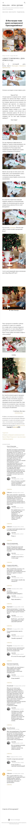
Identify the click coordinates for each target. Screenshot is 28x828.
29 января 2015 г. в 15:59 (17, 629)
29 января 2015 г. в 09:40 (17, 533)
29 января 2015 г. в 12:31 (17, 616)
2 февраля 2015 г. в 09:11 (17, 743)
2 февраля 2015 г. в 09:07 (18, 636)
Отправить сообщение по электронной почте (13, 434)
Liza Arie (13, 477)
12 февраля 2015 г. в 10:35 (17, 762)
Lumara (9, 588)
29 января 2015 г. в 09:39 (17, 507)
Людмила (9, 645)
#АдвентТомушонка (11, 436)
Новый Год (4, 439)
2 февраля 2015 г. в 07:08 (13, 729)
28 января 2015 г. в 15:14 (12, 447)
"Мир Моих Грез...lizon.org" (20, 425)
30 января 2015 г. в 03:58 (13, 665)
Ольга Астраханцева (12, 543)
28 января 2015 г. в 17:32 (12, 566)
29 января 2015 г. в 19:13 (18, 645)
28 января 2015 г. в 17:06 (18, 526)
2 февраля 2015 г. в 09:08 (18, 676)
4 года (17, 436)
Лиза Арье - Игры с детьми (12, 5)
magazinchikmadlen (12, 565)
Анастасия (9, 606)
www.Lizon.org (20, 413)
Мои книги (12, 12)
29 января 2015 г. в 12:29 (18, 606)
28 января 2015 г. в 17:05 (17, 492)
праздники (10, 439)
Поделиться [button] (5, 432)
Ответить (9, 489)
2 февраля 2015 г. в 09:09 (18, 709)
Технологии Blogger (15, 819)
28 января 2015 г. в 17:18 (12, 544)
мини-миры (22, 436)
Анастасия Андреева (12, 664)
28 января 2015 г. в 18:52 (16, 588)
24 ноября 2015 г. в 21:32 (18, 773)
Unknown (9, 492)
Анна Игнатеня (11, 728)
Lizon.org (15, 427)
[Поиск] (25, 2)
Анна (8, 756)
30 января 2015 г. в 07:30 (19, 685)
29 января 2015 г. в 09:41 (17, 577)
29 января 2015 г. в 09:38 (17, 478)
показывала (12, 227)
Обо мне (5, 12)
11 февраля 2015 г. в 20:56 (16, 756)
